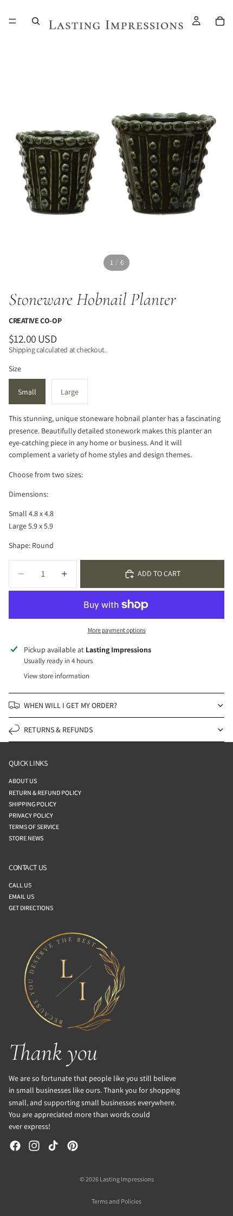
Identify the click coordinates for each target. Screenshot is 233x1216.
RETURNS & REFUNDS (58, 729)
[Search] (36, 21)
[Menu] (12, 21)
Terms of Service (34, 827)
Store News (26, 838)
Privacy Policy (31, 815)
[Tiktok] (53, 1145)
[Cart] (220, 21)
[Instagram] (34, 1145)
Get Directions (31, 908)
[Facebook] (15, 1145)
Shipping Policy (32, 804)
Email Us (21, 896)
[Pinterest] (72, 1145)
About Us (23, 781)
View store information (56, 675)
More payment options (117, 630)
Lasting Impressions (127, 1179)
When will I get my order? (70, 705)
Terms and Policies (116, 1201)
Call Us (20, 885)
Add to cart (159, 573)
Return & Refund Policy (45, 793)
